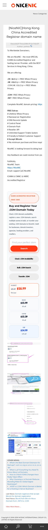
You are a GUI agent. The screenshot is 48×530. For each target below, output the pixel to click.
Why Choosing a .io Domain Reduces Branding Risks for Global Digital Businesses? (23, 481)
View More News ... (13, 507)
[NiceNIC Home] (6, 526)
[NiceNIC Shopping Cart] (30, 526)
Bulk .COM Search (24, 268)
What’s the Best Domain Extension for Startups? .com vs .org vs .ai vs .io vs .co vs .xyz (24, 465)
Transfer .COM (24, 277)
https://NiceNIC (14, 168)
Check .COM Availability (24, 259)
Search (24, 248)
